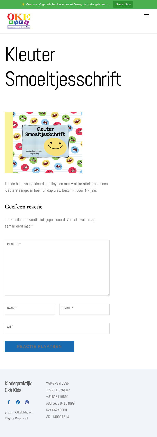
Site (10, 327)
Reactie (14, 244)
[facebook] (9, 401)
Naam (12, 308)
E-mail (68, 308)
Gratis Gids (123, 4)
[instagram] (27, 401)
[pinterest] (18, 401)
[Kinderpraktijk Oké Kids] (19, 28)
